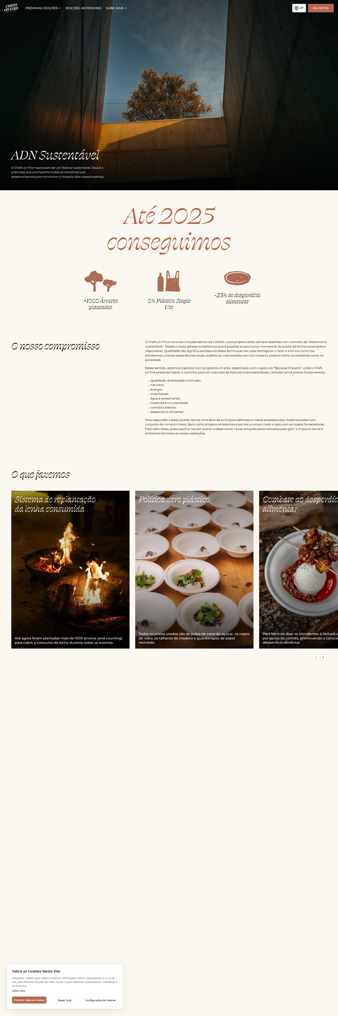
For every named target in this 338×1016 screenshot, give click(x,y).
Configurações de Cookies (100, 1000)
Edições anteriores (83, 8)
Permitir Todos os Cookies (29, 1000)
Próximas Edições (41, 8)
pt (302, 8)
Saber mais (18, 990)
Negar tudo (64, 1000)
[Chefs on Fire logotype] (11, 8)
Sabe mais (115, 8)
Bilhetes (321, 8)
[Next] (323, 657)
